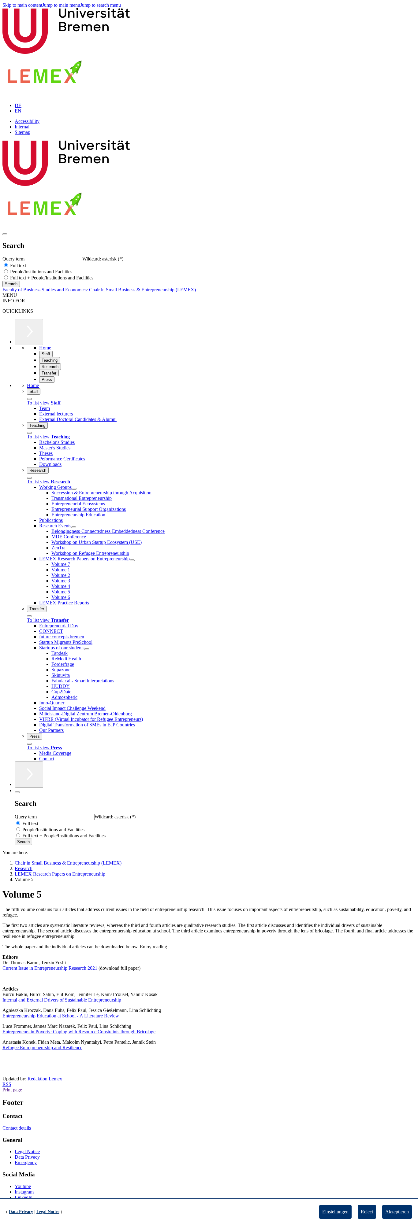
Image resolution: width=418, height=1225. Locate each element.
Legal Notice (27, 1151)
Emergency (26, 1162)
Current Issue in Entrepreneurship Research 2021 (49, 968)
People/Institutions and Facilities (40, 271)
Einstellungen (335, 1211)
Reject (367, 1211)
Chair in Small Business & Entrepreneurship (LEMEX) (142, 289)
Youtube (23, 1186)
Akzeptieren (397, 1211)
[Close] (29, 399)
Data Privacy (27, 1157)
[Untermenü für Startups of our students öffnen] (86, 649)
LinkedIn (23, 1197)
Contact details (16, 1128)
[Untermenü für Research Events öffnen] (73, 527)
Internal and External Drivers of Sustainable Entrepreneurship (61, 999)
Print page (12, 1089)
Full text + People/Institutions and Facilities (51, 277)
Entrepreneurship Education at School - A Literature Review (60, 1015)
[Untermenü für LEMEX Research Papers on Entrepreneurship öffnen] (132, 560)
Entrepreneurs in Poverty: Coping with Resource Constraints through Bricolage (78, 1031)
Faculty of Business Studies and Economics (44, 289)
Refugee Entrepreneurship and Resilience (42, 1047)
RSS (6, 1084)
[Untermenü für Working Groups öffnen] (74, 489)
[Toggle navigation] (4, 234)
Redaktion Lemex (45, 1078)
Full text (17, 265)
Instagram (24, 1191)
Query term (14, 258)
